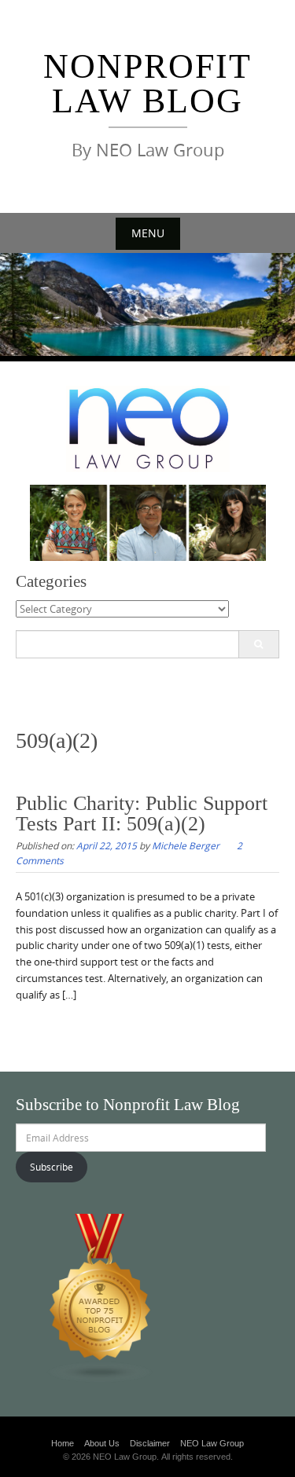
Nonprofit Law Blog (147, 83)
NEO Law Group (212, 1443)
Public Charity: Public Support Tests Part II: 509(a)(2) (141, 813)
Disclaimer (150, 1443)
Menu (147, 232)
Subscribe (51, 1166)
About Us (102, 1443)
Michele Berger (185, 845)
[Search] (258, 644)
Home (62, 1443)
